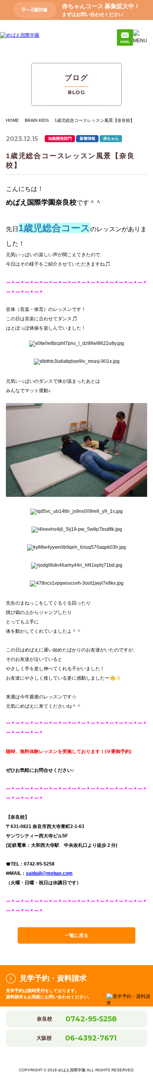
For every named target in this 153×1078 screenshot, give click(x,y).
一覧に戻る (76, 935)
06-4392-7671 (91, 1038)
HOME (12, 120)
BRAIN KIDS (37, 120)
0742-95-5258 (91, 1019)
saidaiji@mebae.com (49, 873)
